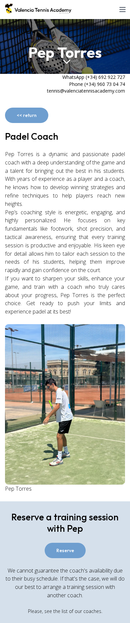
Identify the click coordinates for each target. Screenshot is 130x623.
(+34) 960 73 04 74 (104, 84)
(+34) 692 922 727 (105, 77)
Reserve (65, 550)
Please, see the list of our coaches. (65, 611)
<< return (27, 115)
